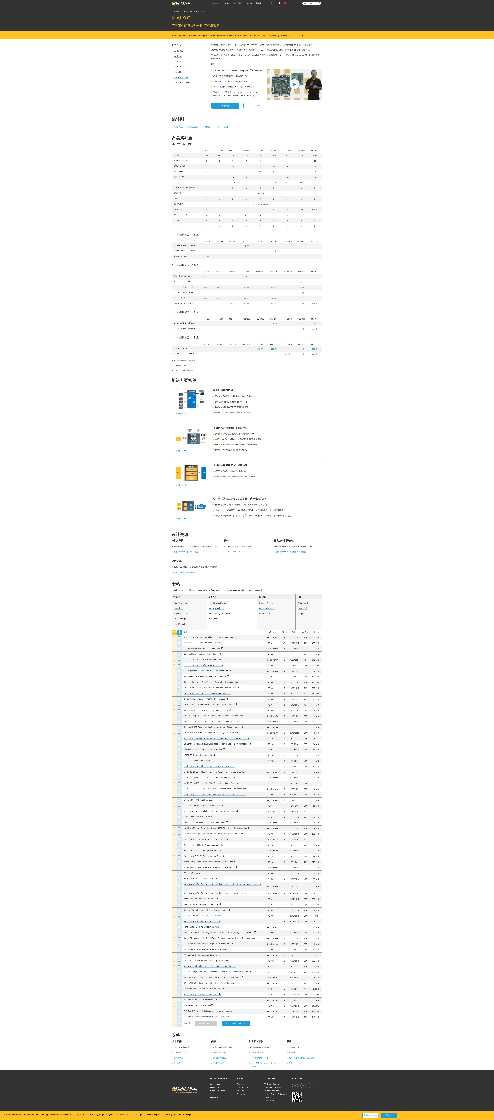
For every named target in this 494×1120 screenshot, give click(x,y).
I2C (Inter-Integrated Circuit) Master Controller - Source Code (210, 687)
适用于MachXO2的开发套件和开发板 (291, 551)
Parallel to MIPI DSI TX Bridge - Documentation (204, 850)
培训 (290, 1063)
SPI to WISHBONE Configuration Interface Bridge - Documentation (212, 977)
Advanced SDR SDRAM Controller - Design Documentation (209, 637)
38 (273, 251)
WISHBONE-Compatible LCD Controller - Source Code (207, 1016)
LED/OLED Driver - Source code (197, 760)
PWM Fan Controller (192, 873)
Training (268, 1097)
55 (205, 287)
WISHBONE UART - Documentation (199, 1000)
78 (218, 298)
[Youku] (303, 1085)
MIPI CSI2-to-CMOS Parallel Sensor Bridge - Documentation (209, 811)
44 (205, 257)
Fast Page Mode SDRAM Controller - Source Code (205, 676)
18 (245, 246)
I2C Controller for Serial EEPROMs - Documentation (206, 693)
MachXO (177, 66)
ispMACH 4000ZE (181, 77)
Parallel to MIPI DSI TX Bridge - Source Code (203, 856)
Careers (212, 1094)
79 (218, 287)
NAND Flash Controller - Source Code (200, 817)
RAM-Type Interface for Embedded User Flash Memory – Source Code (214, 893)
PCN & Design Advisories (220, 613)
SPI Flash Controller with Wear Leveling (201, 955)
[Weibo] (311, 1085)
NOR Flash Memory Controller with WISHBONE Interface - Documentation (215, 828)
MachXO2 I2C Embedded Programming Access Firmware (208, 766)
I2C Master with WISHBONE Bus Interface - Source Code (208, 710)
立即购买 (248, 3)
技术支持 (237, 3)
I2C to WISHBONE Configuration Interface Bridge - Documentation (212, 727)
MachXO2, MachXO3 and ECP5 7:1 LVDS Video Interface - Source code (214, 794)
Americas (241, 1084)
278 (313, 329)
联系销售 (257, 106)
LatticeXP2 (178, 72)
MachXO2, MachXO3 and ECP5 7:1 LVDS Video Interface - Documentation (215, 788)
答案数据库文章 (180, 1052)
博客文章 (259, 3)
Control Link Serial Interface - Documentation (203, 659)
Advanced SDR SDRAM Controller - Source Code (204, 642)
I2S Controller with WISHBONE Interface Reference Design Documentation (216, 744)
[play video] (294, 84)
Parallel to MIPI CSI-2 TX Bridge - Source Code (203, 845)
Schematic (213, 619)
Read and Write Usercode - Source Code (201, 904)
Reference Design (218, 603)
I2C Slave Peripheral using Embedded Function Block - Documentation (214, 715)
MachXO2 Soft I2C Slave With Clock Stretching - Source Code (210, 783)
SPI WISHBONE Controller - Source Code (201, 994)
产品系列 (226, 3)
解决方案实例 (193, 126)
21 (205, 276)
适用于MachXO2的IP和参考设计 (187, 551)
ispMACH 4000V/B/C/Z (183, 82)
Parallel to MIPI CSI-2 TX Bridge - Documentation (205, 839)
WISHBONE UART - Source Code (197, 1005)
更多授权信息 (218, 1063)
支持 (226, 126)
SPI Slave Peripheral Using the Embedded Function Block (208, 966)
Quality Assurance (267, 608)
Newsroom (214, 1087)
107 (231, 304)
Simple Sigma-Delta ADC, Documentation (201, 927)
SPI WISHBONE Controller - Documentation (202, 988)
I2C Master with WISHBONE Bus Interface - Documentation (209, 704)
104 (244, 287)
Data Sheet (178, 608)
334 (313, 354)
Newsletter (214, 1097)
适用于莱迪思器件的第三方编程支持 (303, 1058)
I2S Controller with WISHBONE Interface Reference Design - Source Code (215, 738)
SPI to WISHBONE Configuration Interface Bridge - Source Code (211, 983)
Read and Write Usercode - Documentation (202, 899)
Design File (302, 613)
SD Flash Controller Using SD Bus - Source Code (204, 915)
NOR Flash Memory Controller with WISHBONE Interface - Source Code (214, 833)
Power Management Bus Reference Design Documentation (209, 867)
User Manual (179, 624)
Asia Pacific (241, 1091)
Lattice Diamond (233, 551)
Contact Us (269, 1101)
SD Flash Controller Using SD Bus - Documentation (206, 910)
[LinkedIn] (295, 1085)
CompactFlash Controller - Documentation (202, 648)
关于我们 (270, 3)
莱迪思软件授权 (219, 1052)
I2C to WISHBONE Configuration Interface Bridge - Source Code (211, 732)
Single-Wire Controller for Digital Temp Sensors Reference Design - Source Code (218, 932)
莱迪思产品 (176, 11)
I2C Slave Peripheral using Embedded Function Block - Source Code (213, 721)
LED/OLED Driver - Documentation (198, 755)
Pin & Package (180, 619)
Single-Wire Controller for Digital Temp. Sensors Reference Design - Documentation (220, 938)
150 (300, 293)
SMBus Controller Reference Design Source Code (205, 949)
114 (300, 304)
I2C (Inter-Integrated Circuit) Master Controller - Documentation (211, 682)
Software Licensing (272, 1087)
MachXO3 (178, 56)
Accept (388, 1115)
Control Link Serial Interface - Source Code (202, 665)
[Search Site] (320, 3)
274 (300, 329)
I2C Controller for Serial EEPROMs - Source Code (205, 699)
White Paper (264, 613)
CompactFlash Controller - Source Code (201, 654)
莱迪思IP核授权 (219, 1058)
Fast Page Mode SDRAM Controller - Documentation (206, 671)
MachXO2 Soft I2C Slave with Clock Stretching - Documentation (211, 777)
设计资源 (207, 126)
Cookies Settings (370, 1115)
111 (272, 304)
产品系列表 (178, 126)
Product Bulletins (216, 608)
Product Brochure (267, 603)
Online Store (242, 1094)
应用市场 (215, 3)
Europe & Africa (243, 1087)
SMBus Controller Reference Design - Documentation (207, 943)
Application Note (181, 613)
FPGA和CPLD (188, 11)
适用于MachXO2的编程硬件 (185, 572)
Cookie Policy (124, 1114)
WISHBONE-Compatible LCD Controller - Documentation (208, 1011)
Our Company (215, 1084)
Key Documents (180, 603)
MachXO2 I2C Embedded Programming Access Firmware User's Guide (214, 772)
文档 (218, 126)
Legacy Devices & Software (275, 1094)
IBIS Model (302, 608)
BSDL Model (303, 603)
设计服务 (292, 1052)
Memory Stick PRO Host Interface (198, 800)
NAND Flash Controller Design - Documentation (204, 822)
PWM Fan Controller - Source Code (199, 878)
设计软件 (177, 1063)
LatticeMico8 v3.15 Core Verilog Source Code (203, 749)
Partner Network (271, 1091)
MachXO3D (178, 51)
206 (272, 324)
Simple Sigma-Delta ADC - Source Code (201, 921)
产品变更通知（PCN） (260, 1058)
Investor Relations (217, 1091)
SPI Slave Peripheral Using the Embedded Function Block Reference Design (216, 971)
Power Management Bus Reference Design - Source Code (208, 861)
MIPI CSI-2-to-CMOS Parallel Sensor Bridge (202, 805)
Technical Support (272, 1084)
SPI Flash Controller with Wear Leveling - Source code (207, 960)
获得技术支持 (179, 1058)
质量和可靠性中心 (258, 1052)
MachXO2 (178, 61)
